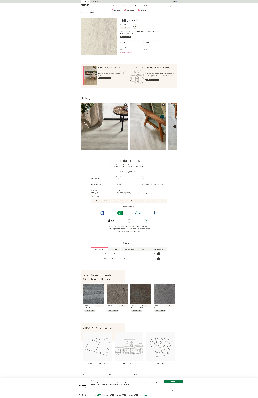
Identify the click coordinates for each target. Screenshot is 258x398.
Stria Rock (110, 307)
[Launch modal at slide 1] (163, 104)
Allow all (173, 381)
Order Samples (108, 377)
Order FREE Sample (125, 36)
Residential (86, 1)
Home (82, 12)
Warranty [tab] (144, 249)
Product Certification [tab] (158, 249)
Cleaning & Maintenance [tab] (129, 249)
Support (130, 5)
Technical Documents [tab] (100, 249)
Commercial (95, 1)
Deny (173, 390)
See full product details (126, 52)
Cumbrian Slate (88, 307)
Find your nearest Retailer (152, 79)
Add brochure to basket (105, 78)
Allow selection (173, 385)
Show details (144, 395)
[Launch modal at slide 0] (125, 104)
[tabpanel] (129, 256)
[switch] (112, 395)
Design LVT (83, 377)
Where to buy (138, 5)
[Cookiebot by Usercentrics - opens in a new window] (82, 395)
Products (113, 5)
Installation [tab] (114, 249)
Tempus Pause (158, 307)
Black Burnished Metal (137, 307)
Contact (146, 5)
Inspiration (122, 5)
